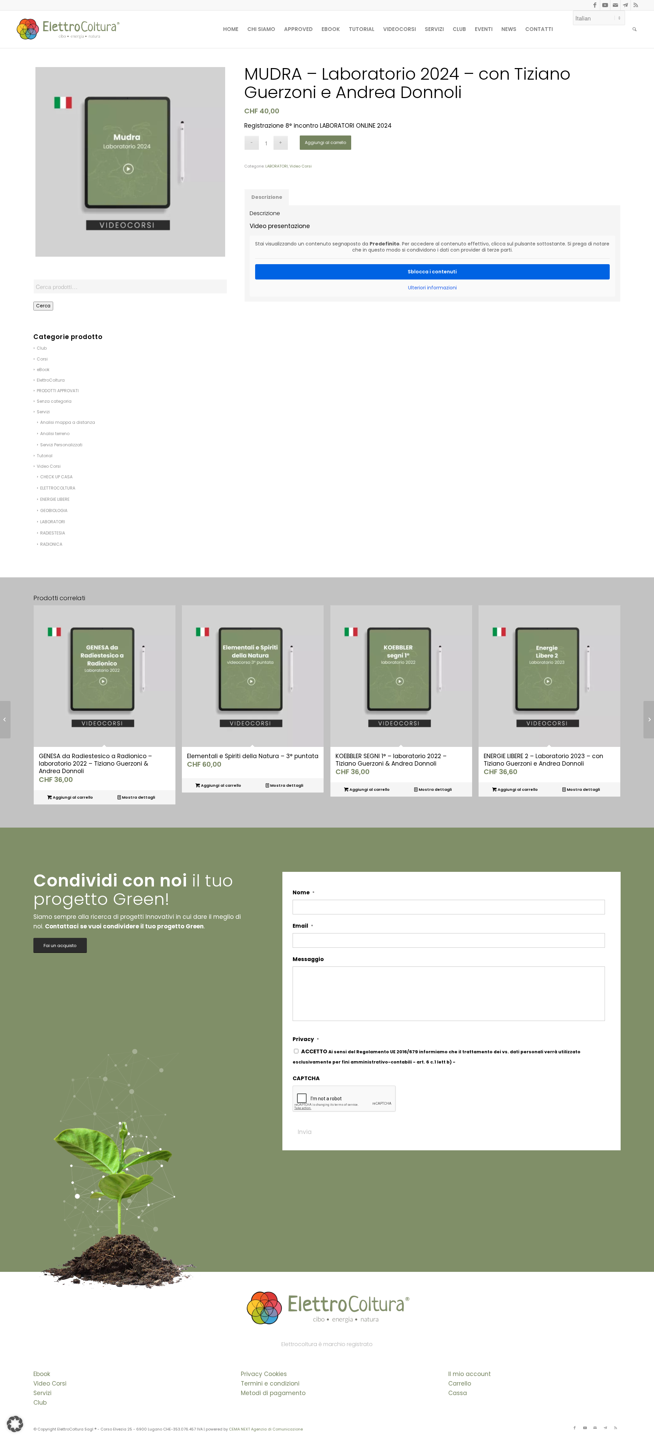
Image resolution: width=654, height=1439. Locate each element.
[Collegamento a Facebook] (595, 5)
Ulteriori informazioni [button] (432, 288)
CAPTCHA (306, 1078)
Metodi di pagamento (273, 1393)
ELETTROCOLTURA (57, 488)
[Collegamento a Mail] (615, 5)
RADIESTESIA (52, 533)
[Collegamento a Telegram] (625, 5)
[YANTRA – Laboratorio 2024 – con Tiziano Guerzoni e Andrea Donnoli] (5, 719)
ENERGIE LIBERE (54, 499)
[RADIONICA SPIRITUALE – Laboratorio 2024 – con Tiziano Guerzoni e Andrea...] (648, 719)
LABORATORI (52, 522)
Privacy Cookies (264, 1374)
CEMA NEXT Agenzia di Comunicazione (266, 1429)
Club (40, 1402)
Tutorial (44, 456)
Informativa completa (482, 1062)
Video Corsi (49, 466)
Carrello (459, 1383)
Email (303, 926)
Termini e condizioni (270, 1383)
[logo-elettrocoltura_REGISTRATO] (67, 29)
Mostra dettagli (138, 797)
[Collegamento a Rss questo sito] (636, 5)
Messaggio (308, 959)
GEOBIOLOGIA (53, 510)
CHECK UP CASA (56, 477)
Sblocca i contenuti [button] (432, 271)
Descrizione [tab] (266, 197)
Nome (303, 892)
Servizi (42, 1393)
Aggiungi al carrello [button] (72, 797)
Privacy (306, 1039)
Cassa (457, 1393)
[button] (15, 1424)
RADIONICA (51, 544)
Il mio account (469, 1374)
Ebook (41, 1374)
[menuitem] (231, 29)
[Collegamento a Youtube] (605, 5)
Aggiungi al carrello (325, 142)
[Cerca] (634, 29)
